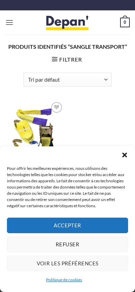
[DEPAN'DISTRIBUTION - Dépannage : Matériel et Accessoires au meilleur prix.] (67, 22)
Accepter (67, 225)
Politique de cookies (64, 279)
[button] (124, 155)
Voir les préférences (68, 263)
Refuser (67, 244)
